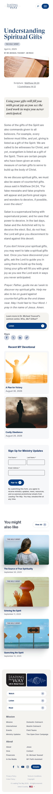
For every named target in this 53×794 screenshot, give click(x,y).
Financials (10, 755)
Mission (9, 722)
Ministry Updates (13, 734)
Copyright (31, 779)
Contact (29, 751)
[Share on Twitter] (13, 337)
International (11, 726)
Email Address (14, 468)
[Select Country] (32, 787)
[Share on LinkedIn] (20, 337)
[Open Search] (38, 6)
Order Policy (10, 779)
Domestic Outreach (34, 722)
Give (8, 751)
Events (9, 730)
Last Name (31, 458)
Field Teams (31, 730)
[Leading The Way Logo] (12, 6)
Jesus (28, 747)
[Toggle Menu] (45, 6)
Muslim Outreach (33, 726)
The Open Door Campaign (37, 734)
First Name (12, 458)
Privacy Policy (11, 776)
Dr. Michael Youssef (34, 755)
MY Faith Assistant (34, 759)
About (8, 747)
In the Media (11, 759)
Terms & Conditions (34, 776)
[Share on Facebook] (6, 337)
